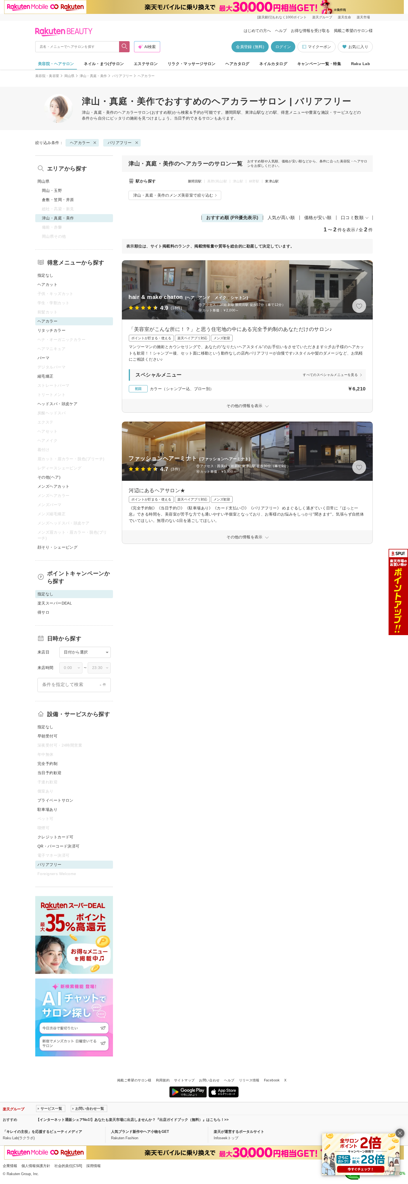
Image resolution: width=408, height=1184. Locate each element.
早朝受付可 (47, 736)
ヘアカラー (128, 112)
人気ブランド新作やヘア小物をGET (140, 1131)
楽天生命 (344, 17)
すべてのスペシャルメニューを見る (330, 374)
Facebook (272, 1080)
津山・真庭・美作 (93, 76)
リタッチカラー (51, 330)
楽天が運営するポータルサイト (239, 1131)
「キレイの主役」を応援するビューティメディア (42, 1131)
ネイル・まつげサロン (104, 63)
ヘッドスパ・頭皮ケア (57, 404)
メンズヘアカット (53, 486)
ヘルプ (281, 30)
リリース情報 (249, 1080)
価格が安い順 (318, 217)
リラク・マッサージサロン (192, 63)
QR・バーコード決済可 (58, 846)
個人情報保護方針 (35, 1166)
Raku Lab (360, 63)
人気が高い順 (281, 217)
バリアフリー (122, 76)
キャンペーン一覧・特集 (319, 63)
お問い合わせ (209, 1080)
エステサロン (146, 63)
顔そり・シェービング (57, 547)
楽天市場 (363, 17)
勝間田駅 (195, 181)
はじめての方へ (257, 30)
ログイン (283, 46)
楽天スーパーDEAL (54, 603)
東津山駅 (272, 181)
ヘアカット (47, 284)
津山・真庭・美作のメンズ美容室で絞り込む (173, 195)
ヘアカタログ (237, 63)
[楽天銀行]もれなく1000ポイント (282, 17)
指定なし (45, 275)
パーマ (43, 358)
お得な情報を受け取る (310, 30)
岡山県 (69, 76)
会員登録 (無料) (250, 46)
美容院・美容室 (47, 76)
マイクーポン (319, 46)
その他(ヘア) (49, 477)
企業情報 (10, 1166)
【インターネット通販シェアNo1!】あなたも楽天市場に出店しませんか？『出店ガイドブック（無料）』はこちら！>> (132, 1120)
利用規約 (163, 1080)
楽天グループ (322, 17)
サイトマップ (184, 1080)
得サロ (43, 612)
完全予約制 (47, 763)
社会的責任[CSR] (68, 1166)
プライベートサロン (55, 800)
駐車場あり (47, 809)
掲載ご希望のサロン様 (353, 30)
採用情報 (93, 1166)
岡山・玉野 (52, 190)
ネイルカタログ (273, 63)
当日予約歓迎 (49, 773)
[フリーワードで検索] (124, 46)
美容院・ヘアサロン (56, 63)
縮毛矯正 (45, 376)
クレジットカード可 (55, 837)
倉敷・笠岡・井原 (58, 199)
